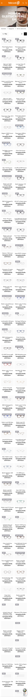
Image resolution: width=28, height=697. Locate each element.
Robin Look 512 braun (7, 507)
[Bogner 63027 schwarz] (20, 263)
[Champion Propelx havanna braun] (7, 263)
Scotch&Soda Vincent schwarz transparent (21, 219)
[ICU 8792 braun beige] (7, 693)
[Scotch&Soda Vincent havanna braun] (20, 537)
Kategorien (11, 28)
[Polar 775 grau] (7, 213)
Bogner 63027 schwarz (20, 270)
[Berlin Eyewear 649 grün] (20, 501)
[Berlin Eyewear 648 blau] (7, 467)
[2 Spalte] (25, 33)
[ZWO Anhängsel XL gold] (7, 195)
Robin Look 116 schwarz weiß (7, 236)
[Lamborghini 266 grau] (7, 315)
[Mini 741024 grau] (20, 675)
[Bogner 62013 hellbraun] (20, 625)
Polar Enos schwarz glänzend (20, 47)
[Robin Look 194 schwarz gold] (7, 178)
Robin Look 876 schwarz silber (20, 561)
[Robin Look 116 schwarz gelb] (20, 93)
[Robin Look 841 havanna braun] (7, 484)
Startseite (3, 28)
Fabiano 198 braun (7, 253)
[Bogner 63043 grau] (20, 519)
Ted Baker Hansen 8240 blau (7, 151)
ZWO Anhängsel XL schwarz (7, 337)
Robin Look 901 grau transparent (7, 82)
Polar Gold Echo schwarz (7, 544)
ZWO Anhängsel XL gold (7, 202)
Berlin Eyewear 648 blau (7, 473)
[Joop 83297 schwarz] (20, 247)
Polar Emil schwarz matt (7, 47)
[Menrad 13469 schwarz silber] (7, 58)
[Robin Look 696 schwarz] (20, 589)
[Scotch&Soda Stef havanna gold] (20, 434)
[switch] (24, 695)
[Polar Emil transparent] (7, 589)
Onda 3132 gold (7, 388)
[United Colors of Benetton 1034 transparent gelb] (7, 606)
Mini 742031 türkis (7, 457)
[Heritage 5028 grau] (20, 315)
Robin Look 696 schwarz (20, 595)
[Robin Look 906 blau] (7, 416)
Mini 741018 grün (7, 168)
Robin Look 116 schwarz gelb (20, 99)
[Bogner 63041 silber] (20, 451)
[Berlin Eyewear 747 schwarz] (20, 178)
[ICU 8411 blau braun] (20, 692)
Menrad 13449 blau (7, 664)
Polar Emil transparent (7, 595)
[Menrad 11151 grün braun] (20, 75)
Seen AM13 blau (20, 490)
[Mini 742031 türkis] (7, 451)
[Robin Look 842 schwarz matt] (7, 625)
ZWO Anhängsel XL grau (7, 405)
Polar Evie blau (20, 337)
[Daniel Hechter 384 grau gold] (7, 572)
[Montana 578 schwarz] (20, 606)
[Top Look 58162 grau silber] (7, 555)
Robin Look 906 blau (7, 422)
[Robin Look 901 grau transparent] (7, 75)
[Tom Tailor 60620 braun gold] (20, 572)
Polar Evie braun (20, 150)
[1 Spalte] (21, 33)
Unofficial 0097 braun (21, 168)
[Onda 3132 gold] (7, 382)
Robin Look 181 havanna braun (20, 423)
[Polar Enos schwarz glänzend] (20, 41)
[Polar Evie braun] (20, 145)
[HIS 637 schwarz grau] (20, 195)
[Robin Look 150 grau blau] (20, 281)
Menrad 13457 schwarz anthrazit (7, 99)
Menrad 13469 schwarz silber (7, 64)
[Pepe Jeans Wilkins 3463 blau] (20, 127)
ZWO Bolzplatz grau (20, 354)
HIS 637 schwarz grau (21, 201)
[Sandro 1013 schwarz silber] (20, 658)
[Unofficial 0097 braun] (20, 162)
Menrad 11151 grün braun (20, 82)
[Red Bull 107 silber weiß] (20, 365)
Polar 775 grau (7, 219)
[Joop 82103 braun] (7, 434)
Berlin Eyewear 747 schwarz (20, 184)
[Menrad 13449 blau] (7, 658)
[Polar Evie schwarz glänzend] (20, 110)
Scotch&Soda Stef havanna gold (21, 440)
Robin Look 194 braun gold (7, 304)
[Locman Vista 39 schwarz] (20, 58)
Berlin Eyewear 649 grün (20, 508)
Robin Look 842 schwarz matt (7, 631)
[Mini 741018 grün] (7, 162)
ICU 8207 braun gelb (7, 354)
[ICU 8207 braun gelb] (7, 348)
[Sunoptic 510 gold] (7, 642)
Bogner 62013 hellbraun (20, 631)
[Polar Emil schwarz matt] (7, 41)
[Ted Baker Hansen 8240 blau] (7, 145)
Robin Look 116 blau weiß (20, 304)
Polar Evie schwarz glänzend (20, 116)
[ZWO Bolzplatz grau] (20, 348)
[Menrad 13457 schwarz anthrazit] (7, 93)
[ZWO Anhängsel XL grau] (7, 399)
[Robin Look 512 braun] (7, 501)
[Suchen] (23, 3)
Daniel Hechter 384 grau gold (7, 578)
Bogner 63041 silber (20, 457)
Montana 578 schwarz (20, 612)
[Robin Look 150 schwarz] (7, 281)
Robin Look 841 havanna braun (7, 490)
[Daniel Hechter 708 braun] (7, 675)
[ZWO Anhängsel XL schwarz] (7, 331)
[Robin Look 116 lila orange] (20, 399)
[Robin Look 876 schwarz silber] (20, 555)
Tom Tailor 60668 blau (20, 236)
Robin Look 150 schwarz (7, 287)
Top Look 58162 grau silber (7, 561)
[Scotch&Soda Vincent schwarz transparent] (20, 213)
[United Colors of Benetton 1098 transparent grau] (7, 519)
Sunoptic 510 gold (7, 648)
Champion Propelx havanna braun (7, 270)
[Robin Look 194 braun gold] (7, 298)
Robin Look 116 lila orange (20, 405)
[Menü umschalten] (1, 3)
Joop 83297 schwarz (20, 253)
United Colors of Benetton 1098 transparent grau (7, 526)
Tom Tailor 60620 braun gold (20, 578)
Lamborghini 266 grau (7, 321)
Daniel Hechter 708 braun (7, 682)
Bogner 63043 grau (20, 525)
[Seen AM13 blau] (20, 484)
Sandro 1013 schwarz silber (21, 664)
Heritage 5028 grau (20, 321)
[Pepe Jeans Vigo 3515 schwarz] (7, 110)
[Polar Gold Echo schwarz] (7, 537)
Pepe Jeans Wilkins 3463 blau (20, 133)
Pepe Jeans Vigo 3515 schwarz (7, 116)
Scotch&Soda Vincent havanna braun (21, 544)
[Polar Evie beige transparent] (20, 382)
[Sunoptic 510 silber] (20, 642)
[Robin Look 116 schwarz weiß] (7, 230)
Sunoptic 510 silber (20, 648)
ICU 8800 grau (20, 473)
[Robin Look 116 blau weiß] (20, 298)
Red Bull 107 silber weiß (20, 371)
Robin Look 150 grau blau (20, 287)
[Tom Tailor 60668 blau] (20, 230)
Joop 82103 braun (7, 439)
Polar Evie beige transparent (20, 388)
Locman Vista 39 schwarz (20, 64)
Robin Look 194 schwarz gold (7, 184)
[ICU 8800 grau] (20, 467)
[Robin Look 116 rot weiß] (7, 365)
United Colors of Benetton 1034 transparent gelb (7, 614)
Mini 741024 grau (20, 681)
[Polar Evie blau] (20, 331)
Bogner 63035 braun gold (7, 133)
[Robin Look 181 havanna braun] (20, 416)
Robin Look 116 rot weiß (7, 371)
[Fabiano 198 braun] (7, 247)
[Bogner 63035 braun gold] (7, 127)
